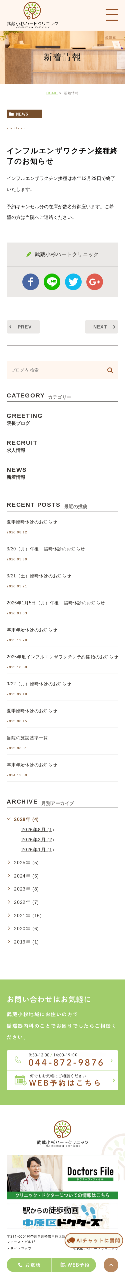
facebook (30, 282)
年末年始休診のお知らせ (32, 629)
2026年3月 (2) (37, 839)
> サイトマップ (19, 1248)
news (22, 114)
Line (52, 282)
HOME (52, 93)
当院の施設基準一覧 (27, 737)
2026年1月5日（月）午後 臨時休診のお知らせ (56, 602)
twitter (73, 282)
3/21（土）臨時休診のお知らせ (39, 575)
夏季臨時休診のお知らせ (32, 521)
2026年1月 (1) (37, 849)
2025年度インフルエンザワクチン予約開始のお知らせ (62, 656)
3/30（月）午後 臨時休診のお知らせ (46, 548)
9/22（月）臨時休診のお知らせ (39, 683)
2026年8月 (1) (37, 829)
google (94, 282)
